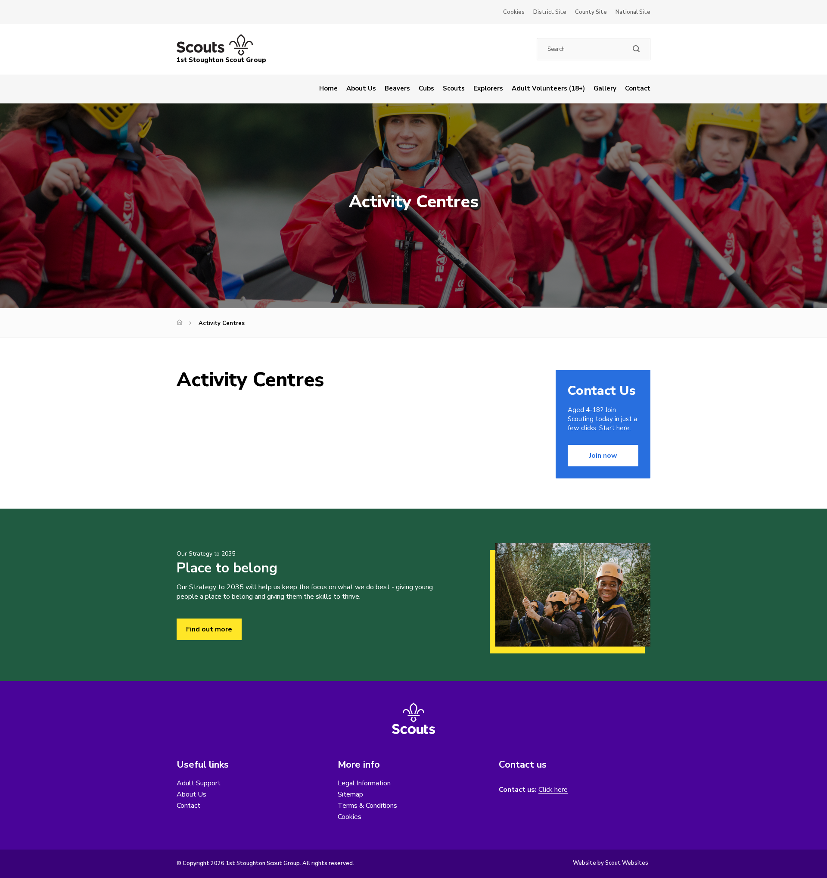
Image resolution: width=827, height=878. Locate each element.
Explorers (488, 88)
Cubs (426, 88)
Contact (637, 88)
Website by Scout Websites (610, 863)
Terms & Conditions (367, 805)
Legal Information (364, 783)
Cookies (514, 12)
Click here (553, 790)
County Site (591, 12)
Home (328, 88)
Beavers (397, 88)
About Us (361, 88)
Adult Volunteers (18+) (548, 88)
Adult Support (199, 783)
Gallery (605, 88)
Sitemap (350, 794)
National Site (633, 12)
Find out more (209, 629)
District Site (549, 12)
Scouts (454, 88)
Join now (603, 455)
